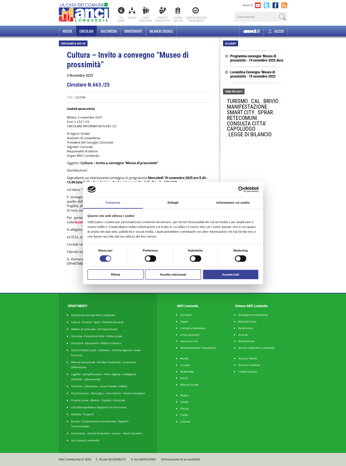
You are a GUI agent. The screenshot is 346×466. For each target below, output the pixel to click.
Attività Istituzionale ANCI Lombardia (93, 315)
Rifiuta (115, 274)
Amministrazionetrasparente (196, 19)
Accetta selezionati (173, 274)
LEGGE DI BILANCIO (250, 134)
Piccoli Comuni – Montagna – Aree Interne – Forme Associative (108, 393)
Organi (132, 17)
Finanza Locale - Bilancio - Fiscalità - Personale (98, 400)
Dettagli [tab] (173, 202)
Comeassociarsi (145, 19)
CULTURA (80, 97)
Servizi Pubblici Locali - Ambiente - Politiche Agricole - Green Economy (106, 352)
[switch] (150, 258)
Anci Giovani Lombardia (85, 440)
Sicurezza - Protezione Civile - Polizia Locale (96, 336)
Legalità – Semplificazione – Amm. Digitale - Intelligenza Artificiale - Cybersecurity (103, 376)
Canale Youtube (247, 371)
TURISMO (237, 101)
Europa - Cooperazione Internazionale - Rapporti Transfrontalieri (100, 424)
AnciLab (243, 335)
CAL (255, 101)
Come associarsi (189, 335)
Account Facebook (249, 365)
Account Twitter (247, 358)
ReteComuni (245, 328)
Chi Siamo (121, 19)
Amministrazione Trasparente (197, 348)
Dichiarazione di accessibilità (180, 459)
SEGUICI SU (247, 5)
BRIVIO (271, 101)
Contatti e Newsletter (193, 328)
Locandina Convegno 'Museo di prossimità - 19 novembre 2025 (253, 74)
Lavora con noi (189, 341)
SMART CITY (240, 112)
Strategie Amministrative (253, 315)
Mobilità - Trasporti (82, 414)
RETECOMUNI (242, 118)
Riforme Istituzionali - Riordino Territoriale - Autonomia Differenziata (103, 364)
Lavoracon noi (178, 19)
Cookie (184, 402)
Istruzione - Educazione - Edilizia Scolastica (96, 343)
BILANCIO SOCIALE (161, 31)
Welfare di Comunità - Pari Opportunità (94, 329)
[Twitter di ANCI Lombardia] (267, 5)
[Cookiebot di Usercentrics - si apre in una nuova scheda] (241, 189)
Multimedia (109, 31)
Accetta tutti (230, 274)
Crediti (184, 415)
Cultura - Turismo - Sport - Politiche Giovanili (97, 322)
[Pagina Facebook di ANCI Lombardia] (275, 5)
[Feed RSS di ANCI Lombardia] (284, 5)
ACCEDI (279, 31)
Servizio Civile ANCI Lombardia (256, 348)
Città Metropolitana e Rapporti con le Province (98, 407)
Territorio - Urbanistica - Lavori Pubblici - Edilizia (99, 386)
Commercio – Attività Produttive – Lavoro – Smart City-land (106, 433)
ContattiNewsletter (162, 19)
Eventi (184, 378)
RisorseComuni (247, 321)
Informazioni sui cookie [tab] (232, 202)
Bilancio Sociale (189, 384)
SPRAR (265, 112)
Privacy (184, 408)
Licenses (185, 421)
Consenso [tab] (113, 202)
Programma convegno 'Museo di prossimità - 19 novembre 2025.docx (256, 58)
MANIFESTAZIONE (247, 106)
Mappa (184, 395)
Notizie (67, 31)
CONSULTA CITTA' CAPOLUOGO (246, 126)
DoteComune (246, 341)
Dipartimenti (133, 31)
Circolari (86, 31)
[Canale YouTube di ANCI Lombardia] (258, 5)
